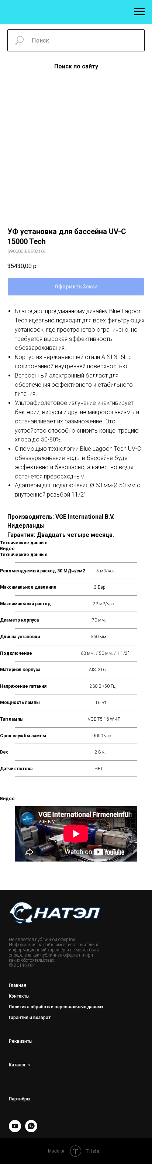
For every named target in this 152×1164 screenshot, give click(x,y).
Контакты (19, 996)
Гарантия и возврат (30, 1017)
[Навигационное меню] (139, 12)
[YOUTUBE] (15, 1130)
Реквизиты (20, 1041)
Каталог (17, 1064)
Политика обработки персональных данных (56, 1006)
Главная (17, 985)
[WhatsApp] (31, 1130)
